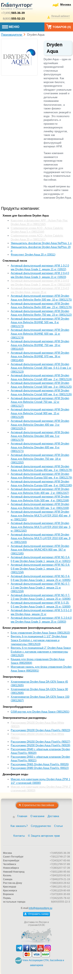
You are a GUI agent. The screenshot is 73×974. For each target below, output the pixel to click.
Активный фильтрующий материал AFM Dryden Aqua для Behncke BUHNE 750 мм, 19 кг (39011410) (40, 345)
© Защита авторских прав (44, 835)
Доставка (53, 816)
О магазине (37, 816)
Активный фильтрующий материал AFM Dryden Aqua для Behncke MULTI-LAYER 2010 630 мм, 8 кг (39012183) (40, 538)
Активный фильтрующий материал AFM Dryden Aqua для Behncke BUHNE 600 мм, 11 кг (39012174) (40, 333)
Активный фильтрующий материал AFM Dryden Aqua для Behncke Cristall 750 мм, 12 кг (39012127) (40, 402)
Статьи (58, 825)
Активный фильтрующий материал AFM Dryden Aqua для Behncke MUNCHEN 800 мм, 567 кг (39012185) (40, 549)
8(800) (14, 18)
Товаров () (62, 27)
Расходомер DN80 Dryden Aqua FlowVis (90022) (40, 768)
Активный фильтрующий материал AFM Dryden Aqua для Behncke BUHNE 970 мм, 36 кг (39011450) (40, 356)
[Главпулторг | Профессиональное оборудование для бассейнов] (17, 7)
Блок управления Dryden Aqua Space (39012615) (40, 632)
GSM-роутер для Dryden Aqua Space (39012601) (40, 711)
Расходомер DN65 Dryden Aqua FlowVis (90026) (40, 764)
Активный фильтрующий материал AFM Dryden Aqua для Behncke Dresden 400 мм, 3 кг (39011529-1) (40, 424)
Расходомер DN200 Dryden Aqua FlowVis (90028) (40, 745)
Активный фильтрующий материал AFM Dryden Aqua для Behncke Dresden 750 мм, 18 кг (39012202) (40, 458)
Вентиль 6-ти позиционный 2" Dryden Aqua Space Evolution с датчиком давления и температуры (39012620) (41, 651)
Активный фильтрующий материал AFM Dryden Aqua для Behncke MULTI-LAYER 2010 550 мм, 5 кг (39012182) (40, 527)
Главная (22, 816)
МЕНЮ (14, 27)
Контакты (19, 835)
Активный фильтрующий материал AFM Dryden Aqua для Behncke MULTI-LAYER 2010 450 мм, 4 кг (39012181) (40, 515)
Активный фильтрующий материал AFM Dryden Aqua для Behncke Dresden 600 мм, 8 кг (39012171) (40, 447)
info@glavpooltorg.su (40, 908)
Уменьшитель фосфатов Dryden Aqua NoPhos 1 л (41, 243)
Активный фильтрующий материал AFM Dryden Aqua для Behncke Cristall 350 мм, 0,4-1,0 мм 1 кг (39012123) (41, 368)
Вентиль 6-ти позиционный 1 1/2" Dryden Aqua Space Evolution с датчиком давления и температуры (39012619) (39, 640)
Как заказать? (19, 825)
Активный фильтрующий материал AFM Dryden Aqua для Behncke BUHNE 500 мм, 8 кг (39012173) (40, 322)
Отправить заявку (38, 914)
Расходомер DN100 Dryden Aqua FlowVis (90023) (40, 730)
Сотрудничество (41, 825)
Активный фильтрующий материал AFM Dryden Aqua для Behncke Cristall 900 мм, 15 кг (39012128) (40, 413)
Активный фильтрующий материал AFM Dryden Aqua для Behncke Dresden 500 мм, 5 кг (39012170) (40, 436)
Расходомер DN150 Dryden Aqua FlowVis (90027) (40, 741)
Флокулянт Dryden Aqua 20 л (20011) (33, 254)
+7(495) (13, 12)
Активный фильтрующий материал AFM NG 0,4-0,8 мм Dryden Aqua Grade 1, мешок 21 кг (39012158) (40, 568)
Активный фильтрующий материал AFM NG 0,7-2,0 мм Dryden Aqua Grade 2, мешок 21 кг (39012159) (40, 587)
